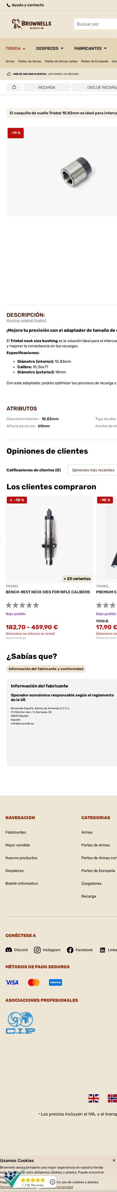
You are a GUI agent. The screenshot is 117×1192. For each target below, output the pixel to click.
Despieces (47, 48)
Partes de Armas (29, 61)
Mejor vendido (17, 845)
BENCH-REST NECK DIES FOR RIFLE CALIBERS (48, 592)
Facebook (84, 950)
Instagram (51, 950)
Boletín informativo (21, 883)
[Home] (12, 87)
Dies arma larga (16, 638)
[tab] (46, 668)
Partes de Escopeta (94, 61)
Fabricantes (88, 48)
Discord (20, 950)
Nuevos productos (21, 858)
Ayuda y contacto (27, 5)
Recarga (88, 896)
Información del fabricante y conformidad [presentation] (46, 669)
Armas (10, 61)
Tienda (13, 48)
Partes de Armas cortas (61, 61)
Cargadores (91, 883)
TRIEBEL (12, 586)
